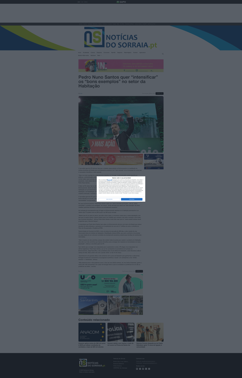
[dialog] (121, 189)
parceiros (109, 179)
